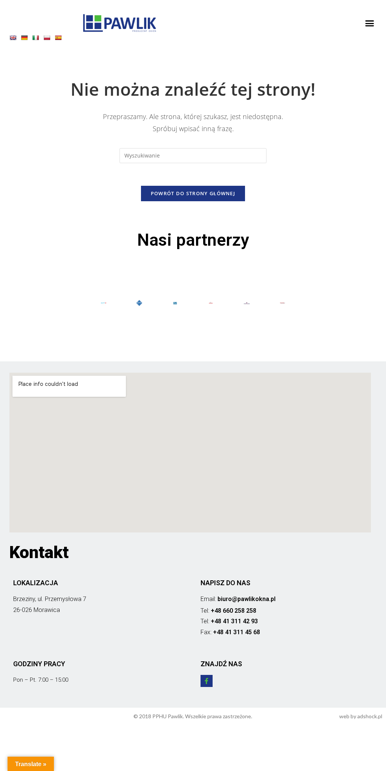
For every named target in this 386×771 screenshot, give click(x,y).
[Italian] (37, 39)
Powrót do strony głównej (193, 193)
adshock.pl (369, 716)
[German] (26, 39)
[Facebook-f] (207, 681)
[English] (14, 39)
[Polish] (48, 39)
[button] (369, 23)
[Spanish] (60, 39)
